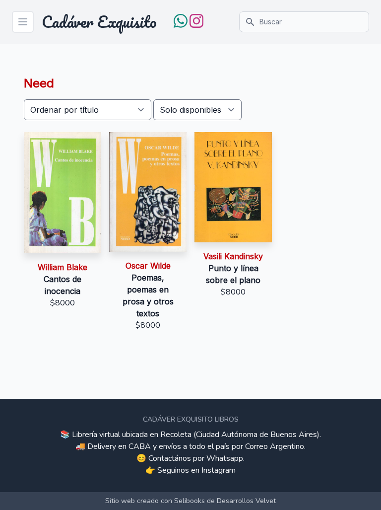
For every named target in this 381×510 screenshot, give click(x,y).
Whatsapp (224, 458)
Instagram (218, 470)
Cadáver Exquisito (99, 22)
